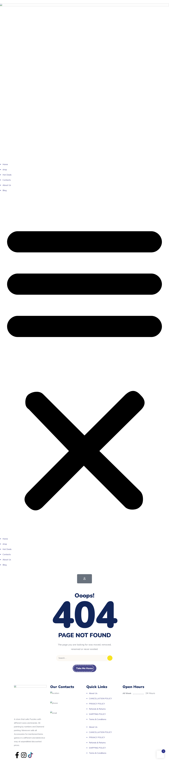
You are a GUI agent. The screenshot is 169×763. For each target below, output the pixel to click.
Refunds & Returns (97, 709)
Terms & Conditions (97, 719)
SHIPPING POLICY (97, 714)
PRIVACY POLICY (97, 703)
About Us (7, 185)
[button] (84, 366)
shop (5, 169)
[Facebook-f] (17, 755)
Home (5, 164)
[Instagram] (24, 755)
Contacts (7, 180)
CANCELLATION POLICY (100, 698)
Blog (5, 190)
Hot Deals (7, 174)
